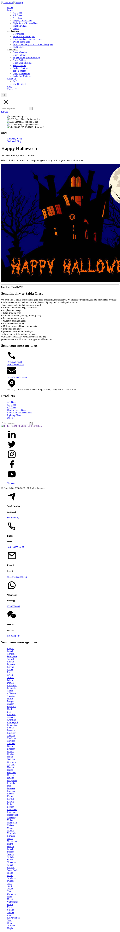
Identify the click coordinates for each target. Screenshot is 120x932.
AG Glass (17, 12)
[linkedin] (11, 438)
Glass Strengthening (22, 63)
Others (16, 28)
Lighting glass (19, 47)
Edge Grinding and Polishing (26, 57)
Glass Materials (20, 52)
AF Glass (17, 18)
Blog (9, 86)
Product (10, 10)
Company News (14, 138)
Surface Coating (20, 68)
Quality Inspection (21, 73)
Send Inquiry (13, 517)
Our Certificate (20, 84)
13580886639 (13, 606)
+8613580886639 (15, 364)
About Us (11, 78)
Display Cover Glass (22, 20)
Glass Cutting (19, 55)
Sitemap (10, 483)
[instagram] (11, 458)
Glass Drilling (19, 60)
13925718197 (13, 636)
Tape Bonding (19, 71)
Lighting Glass (19, 26)
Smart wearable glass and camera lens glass (33, 44)
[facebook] (11, 468)
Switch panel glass (21, 41)
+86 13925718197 (15, 547)
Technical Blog (14, 141)
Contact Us (12, 89)
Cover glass (18, 34)
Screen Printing (20, 65)
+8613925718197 (15, 361)
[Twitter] (11, 448)
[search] (3, 95)
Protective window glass (24, 36)
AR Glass (17, 15)
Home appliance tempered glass (27, 39)
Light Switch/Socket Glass (25, 23)
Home (10, 7)
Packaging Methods (22, 76)
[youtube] (11, 478)
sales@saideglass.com (17, 377)
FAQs (15, 81)
